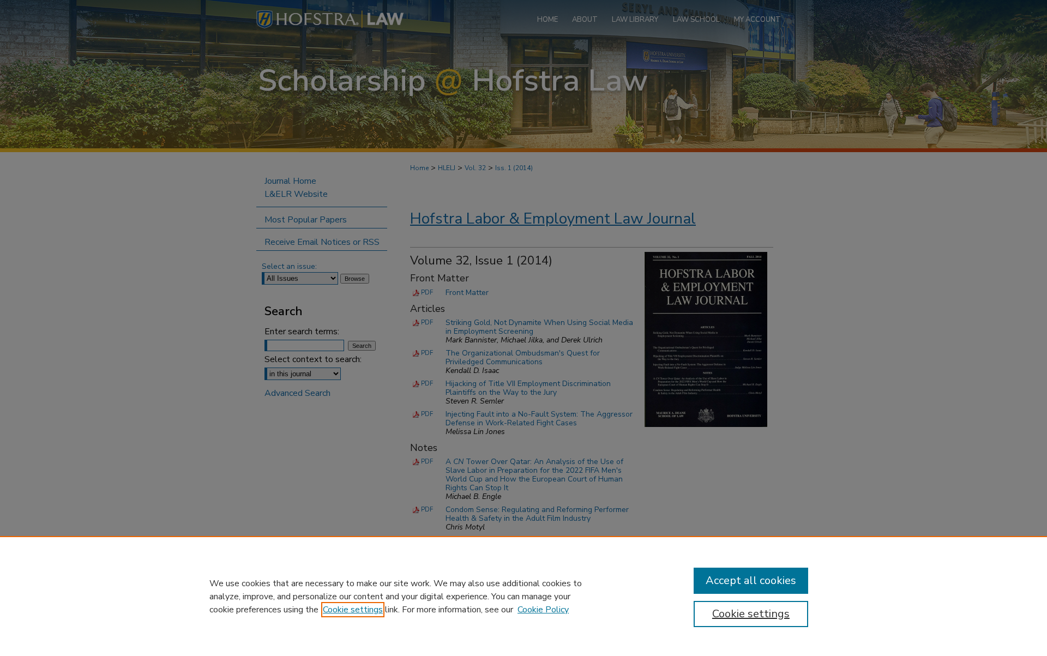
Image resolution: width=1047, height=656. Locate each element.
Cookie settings (353, 610)
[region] (523, 596)
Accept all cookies (751, 580)
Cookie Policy (543, 610)
